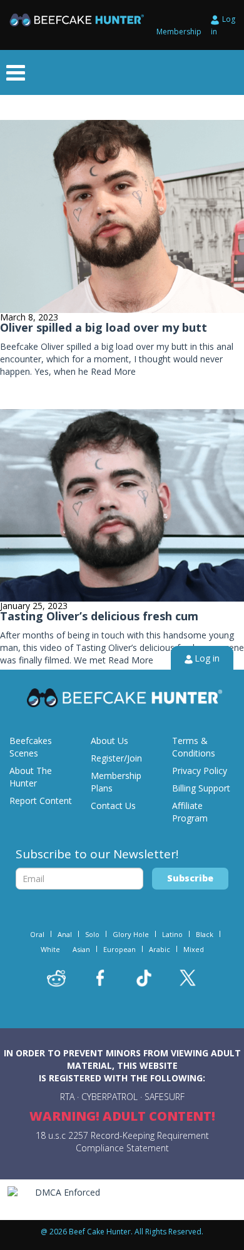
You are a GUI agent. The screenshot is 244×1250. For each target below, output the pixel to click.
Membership (178, 31)
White (50, 949)
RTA (67, 1097)
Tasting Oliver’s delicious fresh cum (99, 615)
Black (204, 934)
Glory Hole (131, 934)
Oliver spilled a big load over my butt (103, 327)
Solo (92, 934)
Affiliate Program (190, 812)
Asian (81, 949)
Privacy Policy (199, 770)
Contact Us (113, 805)
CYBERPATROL (109, 1097)
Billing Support (201, 788)
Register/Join (116, 758)
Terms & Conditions (193, 747)
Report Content (40, 800)
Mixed (193, 949)
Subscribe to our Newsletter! (97, 854)
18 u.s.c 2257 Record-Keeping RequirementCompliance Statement (122, 1141)
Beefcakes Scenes (30, 747)
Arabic (159, 949)
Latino (172, 934)
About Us (109, 741)
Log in (207, 658)
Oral (37, 934)
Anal (65, 934)
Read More (113, 371)
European (119, 949)
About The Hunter (30, 777)
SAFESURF (165, 1097)
